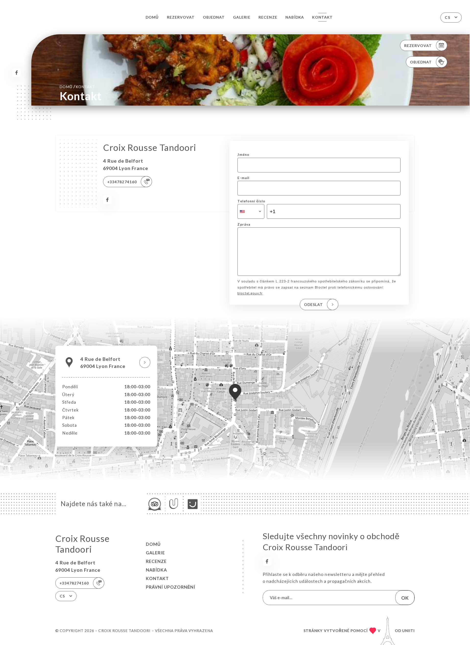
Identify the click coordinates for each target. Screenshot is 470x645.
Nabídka (294, 17)
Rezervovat (181, 17)
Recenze (267, 17)
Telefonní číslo (251, 201)
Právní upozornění (170, 587)
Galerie (241, 17)
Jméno (243, 154)
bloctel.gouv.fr (250, 293)
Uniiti (408, 630)
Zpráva (243, 224)
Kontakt (322, 17)
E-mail (243, 178)
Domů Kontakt (77, 86)
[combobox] (251, 211)
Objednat (214, 17)
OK (405, 598)
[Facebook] (16, 72)
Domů (152, 17)
